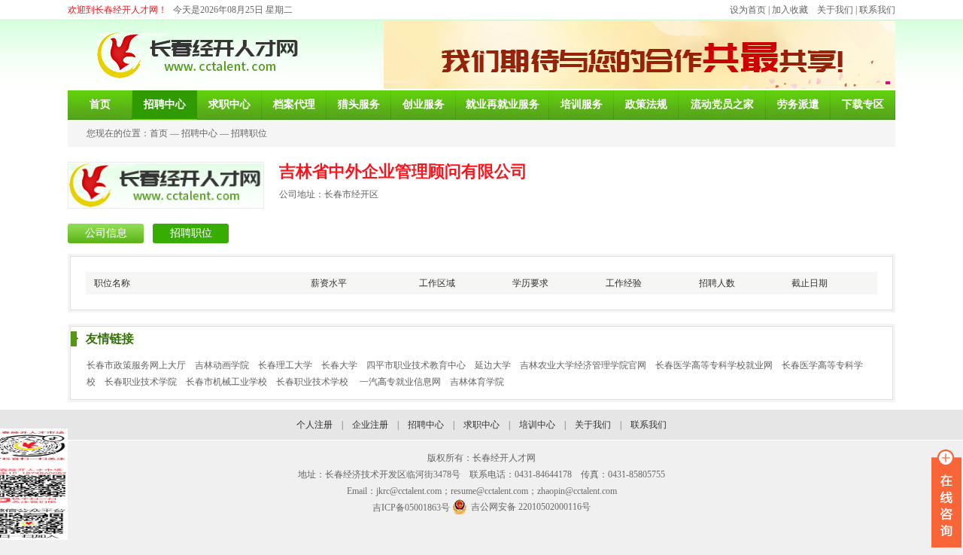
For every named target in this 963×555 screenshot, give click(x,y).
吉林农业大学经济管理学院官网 (583, 365)
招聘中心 (199, 133)
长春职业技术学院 (141, 382)
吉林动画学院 (222, 365)
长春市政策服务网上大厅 (136, 365)
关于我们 (835, 10)
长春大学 (339, 365)
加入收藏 (790, 10)
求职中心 (481, 424)
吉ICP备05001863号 (411, 507)
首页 (159, 133)
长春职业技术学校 (313, 382)
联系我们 (877, 10)
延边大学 (493, 365)
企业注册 (370, 424)
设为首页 (748, 10)
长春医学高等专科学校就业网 (714, 365)
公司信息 (106, 233)
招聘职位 (249, 133)
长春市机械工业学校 (226, 382)
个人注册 (314, 424)
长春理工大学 (285, 365)
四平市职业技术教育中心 (416, 365)
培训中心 (537, 424)
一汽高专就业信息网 (400, 382)
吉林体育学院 (477, 382)
